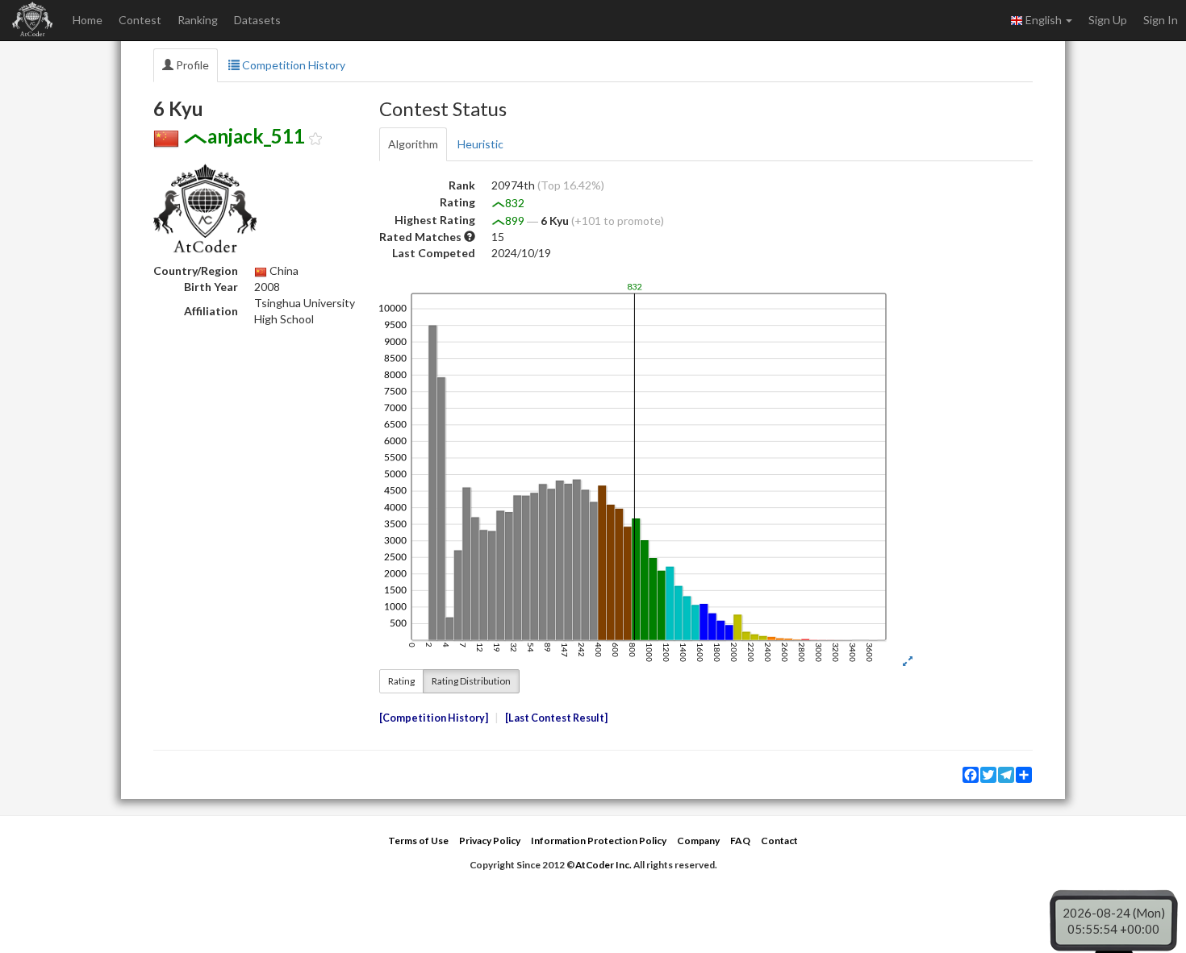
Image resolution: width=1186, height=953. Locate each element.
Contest (140, 20)
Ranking (197, 20)
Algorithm (413, 144)
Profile (191, 65)
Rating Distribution (471, 681)
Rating (401, 681)
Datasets (257, 20)
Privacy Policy (489, 840)
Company (698, 840)
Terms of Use (418, 840)
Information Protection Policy (598, 840)
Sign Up (1107, 20)
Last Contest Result (556, 718)
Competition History (292, 65)
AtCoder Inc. (603, 865)
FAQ (740, 840)
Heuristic (480, 144)
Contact (779, 840)
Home (87, 20)
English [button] (1043, 20)
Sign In (1160, 20)
